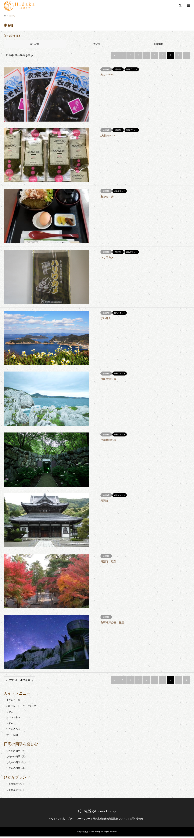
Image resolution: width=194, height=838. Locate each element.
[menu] (188, 5)
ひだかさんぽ (13, 729)
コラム (9, 711)
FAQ (50, 818)
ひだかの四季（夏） (16, 756)
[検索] (179, 5)
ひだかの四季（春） (16, 750)
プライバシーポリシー (78, 818)
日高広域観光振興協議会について (110, 818)
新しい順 (34, 44)
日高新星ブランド (15, 790)
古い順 (96, 44)
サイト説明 (12, 735)
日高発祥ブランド (15, 784)
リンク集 (60, 818)
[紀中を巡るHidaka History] (20, 5)
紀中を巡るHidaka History (97, 811)
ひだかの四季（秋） (16, 762)
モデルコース (13, 700)
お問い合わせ (136, 818)
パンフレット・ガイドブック (21, 706)
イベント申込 (13, 717)
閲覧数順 (158, 44)
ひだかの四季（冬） (16, 768)
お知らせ (11, 723)
